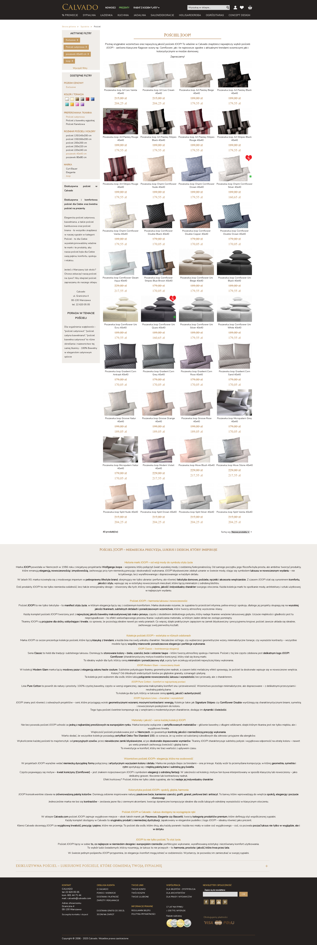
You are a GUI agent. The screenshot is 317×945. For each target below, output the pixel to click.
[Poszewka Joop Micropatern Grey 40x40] (234, 401)
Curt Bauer (71, 168)
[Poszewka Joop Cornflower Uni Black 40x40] (234, 261)
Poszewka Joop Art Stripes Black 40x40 (234, 138)
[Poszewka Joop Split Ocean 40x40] (158, 495)
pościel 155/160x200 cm (78, 139)
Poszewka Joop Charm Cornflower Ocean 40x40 (196, 185)
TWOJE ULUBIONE (140, 896)
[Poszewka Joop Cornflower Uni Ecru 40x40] (120, 308)
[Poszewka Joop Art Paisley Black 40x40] (234, 73)
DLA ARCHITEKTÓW (175, 893)
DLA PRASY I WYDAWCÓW (179, 896)
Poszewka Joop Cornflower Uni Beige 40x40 (196, 279)
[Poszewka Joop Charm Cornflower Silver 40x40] (234, 167)
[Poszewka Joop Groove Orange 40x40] (158, 401)
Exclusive (71, 87)
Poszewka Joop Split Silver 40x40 (196, 512)
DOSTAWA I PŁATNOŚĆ (108, 896)
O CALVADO (102, 889)
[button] (142, 866)
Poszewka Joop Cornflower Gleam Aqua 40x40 (121, 279)
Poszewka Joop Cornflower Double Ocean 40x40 (234, 232)
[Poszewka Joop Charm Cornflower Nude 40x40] (158, 167)
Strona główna (69, 26)
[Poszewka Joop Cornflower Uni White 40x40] (234, 308)
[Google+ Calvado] (212, 901)
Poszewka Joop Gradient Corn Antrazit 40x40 (120, 373)
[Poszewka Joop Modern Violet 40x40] (158, 448)
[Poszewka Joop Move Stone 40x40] (234, 448)
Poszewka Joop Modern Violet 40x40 (158, 467)
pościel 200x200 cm (76, 142)
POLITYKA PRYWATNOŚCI (143, 914)
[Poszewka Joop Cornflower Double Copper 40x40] (196, 214)
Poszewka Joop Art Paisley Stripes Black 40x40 (158, 138)
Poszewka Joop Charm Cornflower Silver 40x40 (234, 185)
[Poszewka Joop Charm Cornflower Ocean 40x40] (196, 167)
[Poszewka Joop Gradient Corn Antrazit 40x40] (120, 354)
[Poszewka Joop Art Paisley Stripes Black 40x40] (158, 120)
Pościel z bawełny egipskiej (80, 120)
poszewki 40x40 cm (76, 153)
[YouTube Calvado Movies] (218, 901)
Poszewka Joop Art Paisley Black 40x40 (234, 92)
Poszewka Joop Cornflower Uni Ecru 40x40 (120, 326)
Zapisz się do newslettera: (215, 890)
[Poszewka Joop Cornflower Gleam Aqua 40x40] (120, 261)
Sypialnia (85, 26)
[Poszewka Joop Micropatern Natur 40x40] (120, 448)
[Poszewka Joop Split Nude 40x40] (120, 495)
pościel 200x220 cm (76, 146)
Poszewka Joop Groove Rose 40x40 (196, 420)
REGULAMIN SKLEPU (141, 910)
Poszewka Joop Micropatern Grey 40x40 (234, 420)
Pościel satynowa (75, 116)
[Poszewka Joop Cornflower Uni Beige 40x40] (196, 261)
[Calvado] (80, 6)
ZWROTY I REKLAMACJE (108, 900)
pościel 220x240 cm (76, 150)
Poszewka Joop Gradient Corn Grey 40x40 (158, 373)
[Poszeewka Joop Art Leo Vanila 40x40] (120, 73)
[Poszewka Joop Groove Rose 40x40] (196, 401)
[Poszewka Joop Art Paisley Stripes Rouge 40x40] (196, 120)
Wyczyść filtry (80, 68)
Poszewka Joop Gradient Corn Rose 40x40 (196, 373)
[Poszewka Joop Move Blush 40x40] (196, 448)
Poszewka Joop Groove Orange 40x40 (158, 420)
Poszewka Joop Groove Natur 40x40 (120, 420)
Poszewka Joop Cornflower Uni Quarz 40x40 (158, 326)
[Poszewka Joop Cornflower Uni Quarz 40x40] (158, 308)
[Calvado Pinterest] (224, 901)
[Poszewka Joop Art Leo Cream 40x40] (158, 73)
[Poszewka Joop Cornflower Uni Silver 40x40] (196, 308)
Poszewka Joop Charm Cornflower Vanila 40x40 (121, 232)
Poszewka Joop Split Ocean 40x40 (158, 512)
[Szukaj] (227, 8)
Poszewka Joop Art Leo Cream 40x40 (158, 92)
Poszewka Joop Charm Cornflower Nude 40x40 (158, 185)
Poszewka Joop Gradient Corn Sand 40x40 (234, 373)
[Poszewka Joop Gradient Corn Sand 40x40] (234, 354)
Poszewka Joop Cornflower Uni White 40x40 (234, 326)
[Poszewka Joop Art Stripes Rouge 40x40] (120, 167)
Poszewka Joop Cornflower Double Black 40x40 (158, 232)
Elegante (70, 172)
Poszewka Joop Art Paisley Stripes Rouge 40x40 (196, 138)
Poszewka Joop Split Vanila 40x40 (234, 512)
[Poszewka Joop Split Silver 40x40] (196, 495)
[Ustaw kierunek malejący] (251, 531)
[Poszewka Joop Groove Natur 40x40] (120, 401)
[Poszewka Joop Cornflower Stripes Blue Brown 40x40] (158, 261)
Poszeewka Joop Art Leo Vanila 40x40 (120, 92)
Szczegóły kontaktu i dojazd (75, 914)
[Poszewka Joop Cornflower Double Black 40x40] (158, 214)
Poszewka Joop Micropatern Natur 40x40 (120, 467)
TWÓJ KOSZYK (138, 893)
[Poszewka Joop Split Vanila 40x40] (234, 495)
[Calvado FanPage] (206, 901)
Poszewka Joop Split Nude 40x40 (120, 512)
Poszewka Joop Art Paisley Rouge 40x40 (120, 138)
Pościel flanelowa (75, 124)
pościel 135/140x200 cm (78, 135)
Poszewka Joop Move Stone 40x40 (234, 465)
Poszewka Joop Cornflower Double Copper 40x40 (196, 232)
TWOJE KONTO (138, 889)
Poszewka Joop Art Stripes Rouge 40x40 (120, 185)
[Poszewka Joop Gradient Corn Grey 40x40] (158, 354)
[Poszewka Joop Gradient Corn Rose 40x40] (196, 354)
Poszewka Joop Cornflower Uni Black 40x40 (234, 279)
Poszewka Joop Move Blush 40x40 (196, 465)
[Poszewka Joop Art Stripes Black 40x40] (234, 120)
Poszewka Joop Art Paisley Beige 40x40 (196, 92)
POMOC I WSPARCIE (106, 893)
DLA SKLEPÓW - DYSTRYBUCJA (180, 889)
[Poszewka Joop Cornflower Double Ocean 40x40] (234, 214)
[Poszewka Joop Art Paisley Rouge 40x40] (120, 120)
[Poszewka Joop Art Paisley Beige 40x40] (196, 73)
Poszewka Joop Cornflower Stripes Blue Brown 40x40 (158, 279)
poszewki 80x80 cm (76, 157)
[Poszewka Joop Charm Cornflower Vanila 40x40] (120, 214)
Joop (68, 176)
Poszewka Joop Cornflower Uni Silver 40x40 (196, 326)
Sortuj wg (225, 532)
